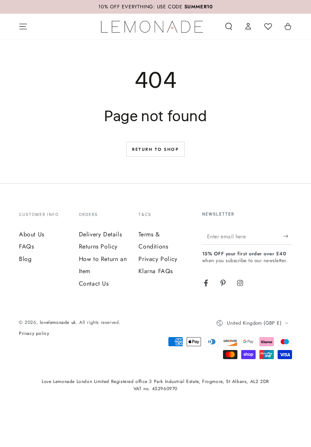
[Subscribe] (287, 236)
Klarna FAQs (155, 271)
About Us (31, 234)
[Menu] (23, 26)
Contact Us (94, 283)
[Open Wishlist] (268, 26)
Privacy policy (34, 333)
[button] (229, 26)
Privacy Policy (157, 259)
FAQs (26, 246)
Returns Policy (98, 246)
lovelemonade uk (58, 322)
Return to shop (155, 149)
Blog (25, 259)
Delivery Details (100, 234)
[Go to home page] (152, 26)
